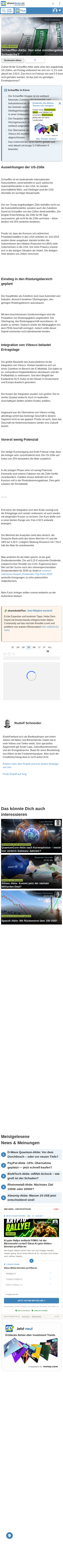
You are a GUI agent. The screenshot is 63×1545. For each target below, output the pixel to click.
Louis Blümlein (46, 821)
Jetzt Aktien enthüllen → (31, 1300)
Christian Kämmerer (43, 893)
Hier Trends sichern (46, 139)
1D (12, 647)
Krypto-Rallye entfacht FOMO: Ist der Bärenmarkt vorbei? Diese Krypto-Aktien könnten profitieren (28, 1243)
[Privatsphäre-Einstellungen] (9, 1535)
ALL (50, 647)
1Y (39, 647)
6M (34, 647)
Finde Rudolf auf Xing (14, 774)
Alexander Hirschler (43, 857)
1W (17, 647)
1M (23, 647)
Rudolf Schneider (52, 20)
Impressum (26, 1316)
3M (28, 647)
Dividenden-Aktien (12, 60)
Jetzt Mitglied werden (39, 610)
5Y (44, 647)
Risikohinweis (36, 1316)
